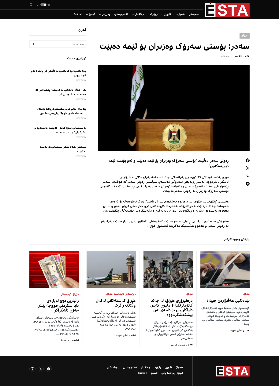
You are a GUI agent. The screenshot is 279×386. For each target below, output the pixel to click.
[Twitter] (41, 369)
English (142, 373)
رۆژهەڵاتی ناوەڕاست (125, 294)
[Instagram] (32, 369)
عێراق (244, 36)
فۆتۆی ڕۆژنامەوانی (172, 373)
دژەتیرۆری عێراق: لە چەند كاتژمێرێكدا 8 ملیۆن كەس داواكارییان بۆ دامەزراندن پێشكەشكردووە (171, 308)
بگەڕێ (33, 44)
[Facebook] (49, 369)
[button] (43, 5)
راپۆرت (157, 368)
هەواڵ (179, 368)
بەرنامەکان (113, 368)
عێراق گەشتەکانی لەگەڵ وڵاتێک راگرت (116, 303)
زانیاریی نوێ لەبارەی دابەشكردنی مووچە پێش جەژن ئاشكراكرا (58, 305)
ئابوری (168, 368)
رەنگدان (145, 368)
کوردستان (66, 294)
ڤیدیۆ (154, 373)
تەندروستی (130, 368)
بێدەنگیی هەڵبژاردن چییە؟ (228, 301)
